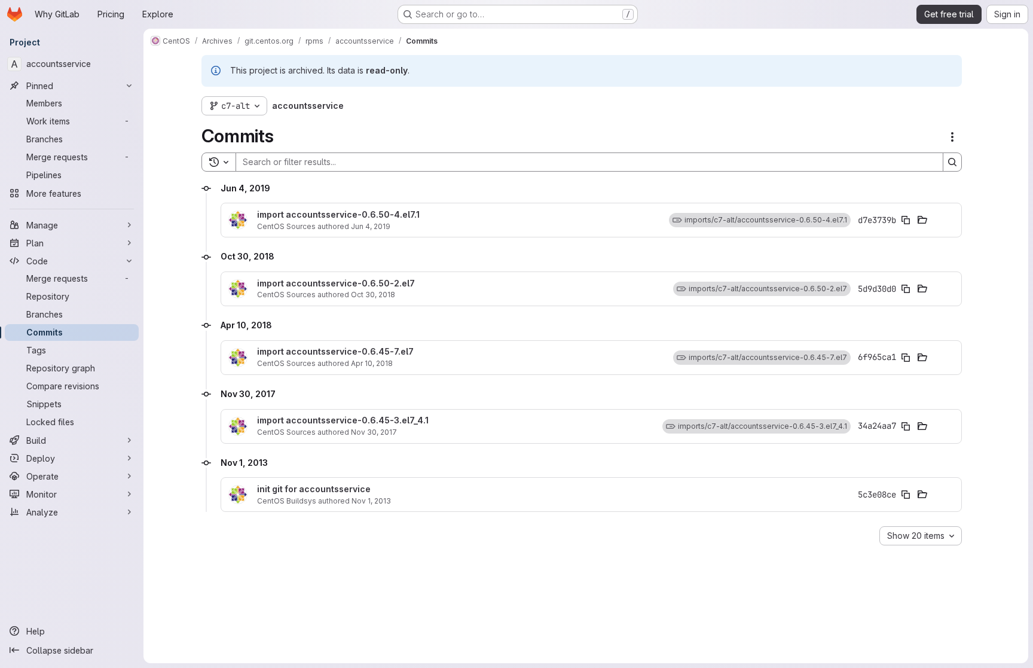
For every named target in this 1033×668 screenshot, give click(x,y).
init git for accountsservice (314, 489)
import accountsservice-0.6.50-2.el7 (336, 283)
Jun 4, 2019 (370, 226)
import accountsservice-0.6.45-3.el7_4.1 (343, 420)
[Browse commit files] (922, 220)
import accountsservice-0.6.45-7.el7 (335, 351)
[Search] (952, 162)
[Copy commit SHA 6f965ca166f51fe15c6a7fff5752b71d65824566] (905, 357)
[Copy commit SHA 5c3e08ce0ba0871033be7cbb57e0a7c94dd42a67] (905, 494)
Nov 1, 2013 (371, 500)
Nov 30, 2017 (374, 432)
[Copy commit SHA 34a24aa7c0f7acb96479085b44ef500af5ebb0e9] (905, 426)
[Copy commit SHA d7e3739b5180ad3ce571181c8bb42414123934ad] (905, 220)
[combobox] (920, 535)
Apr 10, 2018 (372, 363)
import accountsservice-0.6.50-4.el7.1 (338, 214)
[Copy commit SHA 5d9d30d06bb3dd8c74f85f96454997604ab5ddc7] (905, 289)
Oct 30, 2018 (373, 294)
